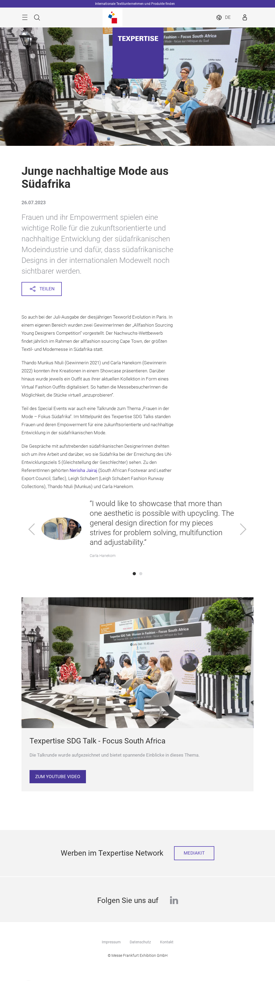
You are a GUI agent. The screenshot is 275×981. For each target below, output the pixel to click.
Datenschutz (140, 942)
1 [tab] (134, 573)
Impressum (111, 942)
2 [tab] (140, 573)
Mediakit (194, 853)
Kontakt (166, 942)
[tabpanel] (137, 530)
